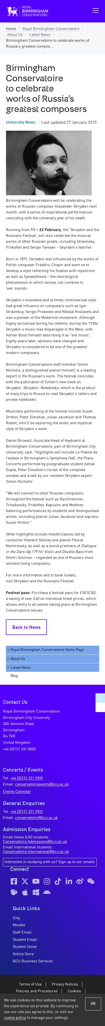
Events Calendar (17, 792)
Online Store (23, 954)
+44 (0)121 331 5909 (26, 778)
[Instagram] (47, 881)
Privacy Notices (65, 984)
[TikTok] (58, 881)
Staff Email (22, 933)
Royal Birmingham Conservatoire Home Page (47, 650)
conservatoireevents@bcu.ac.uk (42, 784)
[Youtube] (36, 881)
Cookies (74, 991)
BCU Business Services (33, 961)
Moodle (19, 925)
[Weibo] (80, 881)
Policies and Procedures (37, 991)
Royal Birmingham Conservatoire (50, 29)
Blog (14, 676)
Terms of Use (30, 984)
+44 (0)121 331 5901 (26, 812)
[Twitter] (25, 881)
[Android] (47, 892)
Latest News (40, 35)
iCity (16, 918)
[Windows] (36, 892)
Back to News (26, 627)
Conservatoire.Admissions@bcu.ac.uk (35, 842)
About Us (15, 35)
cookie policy (15, 1018)
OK (93, 1004)
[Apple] (25, 892)
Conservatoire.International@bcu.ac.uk (36, 852)
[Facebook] (14, 881)
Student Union (25, 947)
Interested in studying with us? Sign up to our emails (50, 862)
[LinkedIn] (69, 881)
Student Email (25, 940)
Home (11, 29)
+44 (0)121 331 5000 (19, 749)
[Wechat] (90, 881)
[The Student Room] (14, 892)
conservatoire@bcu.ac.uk (36, 818)
